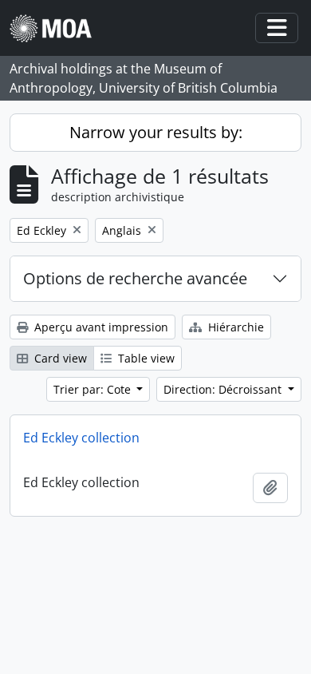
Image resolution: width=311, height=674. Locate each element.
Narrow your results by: (155, 132)
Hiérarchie (234, 327)
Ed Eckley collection (81, 437)
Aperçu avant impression (99, 327)
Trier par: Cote (93, 389)
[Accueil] (57, 28)
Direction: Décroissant (224, 389)
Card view (59, 358)
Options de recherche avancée (135, 278)
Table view (145, 358)
